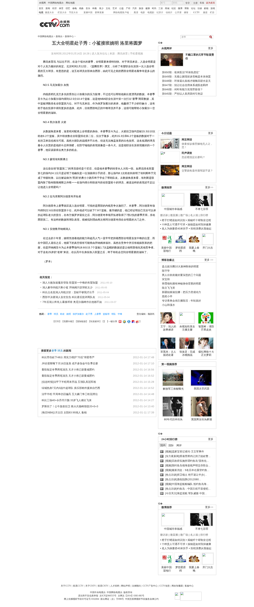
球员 (56, 314)
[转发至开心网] (119, 321)
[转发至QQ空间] (124, 321)
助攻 (62, 314)
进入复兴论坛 (99, 53)
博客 (186, 8)
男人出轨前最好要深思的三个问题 (181, 274)
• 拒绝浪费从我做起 (200, 228)
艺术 (114, 8)
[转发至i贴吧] (132, 321)
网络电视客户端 (121, 12)
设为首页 (210, 2)
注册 (195, 3)
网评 (179, 445)
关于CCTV (66, 586)
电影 (143, 12)
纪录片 (160, 12)
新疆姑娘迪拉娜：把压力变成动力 (181, 292)
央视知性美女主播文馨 (187, 328)
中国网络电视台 (56, 2)
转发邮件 (94, 321)
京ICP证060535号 (107, 595)
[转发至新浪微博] (137, 321)
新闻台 (59, 36)
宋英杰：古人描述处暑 (168, 353)
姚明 (68, 314)
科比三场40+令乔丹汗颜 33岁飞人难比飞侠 (66, 400)
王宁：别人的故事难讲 (168, 328)
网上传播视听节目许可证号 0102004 (81, 599)
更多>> (209, 187)
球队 (113, 314)
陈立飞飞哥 (168, 287)
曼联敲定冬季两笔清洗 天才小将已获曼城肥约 (68, 369)
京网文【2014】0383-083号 (131, 595)
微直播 (174, 215)
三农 (160, 8)
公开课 (178, 12)
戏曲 (81, 8)
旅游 (141, 8)
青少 (101, 8)
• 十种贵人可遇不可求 (173, 224)
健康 (147, 8)
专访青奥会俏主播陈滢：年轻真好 (181, 300)
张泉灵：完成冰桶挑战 (187, 353)
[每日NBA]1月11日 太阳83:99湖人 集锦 (64, 412)
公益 (121, 8)
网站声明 (125, 586)
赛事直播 (99, 12)
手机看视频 (136, 53)
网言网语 (187, 139)
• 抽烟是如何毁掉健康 (198, 224)
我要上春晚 (194, 249)
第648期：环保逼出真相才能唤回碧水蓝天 (186, 80)
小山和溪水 (168, 304)
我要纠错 (68, 321)
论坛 (193, 8)
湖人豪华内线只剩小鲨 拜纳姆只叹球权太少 (67, 287)
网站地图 (70, 2)
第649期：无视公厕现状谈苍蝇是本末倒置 (186, 76)
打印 (57, 321)
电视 (41, 12)
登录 (187, 3)
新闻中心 (69, 36)
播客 (186, 12)
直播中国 (87, 12)
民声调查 (187, 152)
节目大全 (73, 12)
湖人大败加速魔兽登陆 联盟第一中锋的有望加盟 (70, 282)
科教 (94, 8)
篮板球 (106, 314)
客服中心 (189, 586)
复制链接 (81, 321)
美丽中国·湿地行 (167, 249)
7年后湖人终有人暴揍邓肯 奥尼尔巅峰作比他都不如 (72, 301)
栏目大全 (62, 12)
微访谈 (164, 215)
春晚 (74, 8)
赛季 (49, 314)
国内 (162, 445)
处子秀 (89, 314)
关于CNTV (90, 586)
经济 (54, 8)
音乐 (88, 8)
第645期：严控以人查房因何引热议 (182, 93)
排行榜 (204, 215)
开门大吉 (207, 247)
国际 (171, 445)
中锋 (120, 314)
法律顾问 (136, 586)
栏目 (212, 12)
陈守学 (166, 270)
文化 (108, 8)
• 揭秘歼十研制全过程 (198, 220)
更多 (210, 48)
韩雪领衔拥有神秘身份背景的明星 (181, 283)
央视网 (42, 2)
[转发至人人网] (128, 321)
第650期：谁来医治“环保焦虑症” (181, 72)
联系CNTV (103, 586)
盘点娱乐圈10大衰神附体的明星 (180, 266)
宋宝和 (166, 279)
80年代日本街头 (173, 419)
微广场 (184, 215)
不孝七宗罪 (201, 209)
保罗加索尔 (78, 314)
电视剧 (150, 12)
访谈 (199, 8)
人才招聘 (114, 586)
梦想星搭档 (180, 249)
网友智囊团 (177, 586)
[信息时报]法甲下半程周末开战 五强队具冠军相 (69, 381)
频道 (205, 12)
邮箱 (206, 8)
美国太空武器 (201, 388)
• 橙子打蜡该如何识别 (172, 220)
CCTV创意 (164, 586)
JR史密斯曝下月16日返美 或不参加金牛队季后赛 (70, 363)
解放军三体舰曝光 (173, 388)
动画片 (169, 12)
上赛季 (97, 314)
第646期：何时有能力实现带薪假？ (182, 89)
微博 (180, 8)
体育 (61, 8)
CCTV (196, 12)
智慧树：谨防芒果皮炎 (206, 328)
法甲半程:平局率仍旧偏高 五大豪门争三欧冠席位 (70, 394)
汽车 (134, 8)
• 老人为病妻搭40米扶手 (174, 228)
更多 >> (208, 259)
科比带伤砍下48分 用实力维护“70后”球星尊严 (68, 357)
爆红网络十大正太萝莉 (206, 353)
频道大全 (49, 12)
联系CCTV (78, 586)
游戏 (212, 8)
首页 (41, 8)
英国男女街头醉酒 (201, 419)
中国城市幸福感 (173, 209)
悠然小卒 (167, 296)
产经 (128, 8)
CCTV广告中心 (150, 586)
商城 (167, 8)
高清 (136, 12)
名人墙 (194, 215)
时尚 (154, 8)
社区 (173, 8)
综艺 (68, 8)
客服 (202, 2)
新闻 (48, 8)
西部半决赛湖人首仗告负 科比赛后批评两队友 (68, 297)
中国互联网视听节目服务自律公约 (142, 599)
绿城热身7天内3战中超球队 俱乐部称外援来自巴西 (71, 387)
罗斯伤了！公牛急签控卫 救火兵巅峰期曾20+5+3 (70, 406)
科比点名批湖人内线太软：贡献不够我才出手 (68, 292)
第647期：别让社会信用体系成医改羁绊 (185, 85)
